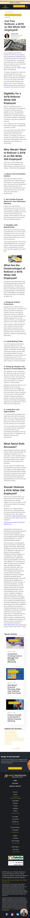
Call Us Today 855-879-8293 (19, 6)
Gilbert (15, 811)
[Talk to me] (24, 912)
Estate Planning (19, 739)
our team (15, 783)
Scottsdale (15, 800)
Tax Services (9, 739)
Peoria (15, 794)
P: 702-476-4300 (15, 824)
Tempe (15, 806)
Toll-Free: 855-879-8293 (15, 798)
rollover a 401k (21, 68)
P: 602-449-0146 (15, 813)
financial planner (18, 516)
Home (15, 780)
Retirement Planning (11, 735)
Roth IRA (8, 743)
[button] (26, 6)
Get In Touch (14, 38)
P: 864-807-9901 (15, 832)
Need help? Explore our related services (13, 15)
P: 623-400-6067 (15, 797)
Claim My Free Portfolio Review (15, 768)
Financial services (15, 786)
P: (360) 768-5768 (16, 851)
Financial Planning (10, 732)
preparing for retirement (15, 56)
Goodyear (15, 808)
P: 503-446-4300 (15, 843)
